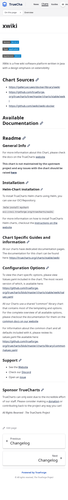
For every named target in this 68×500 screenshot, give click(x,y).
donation (53, 401)
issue (23, 377)
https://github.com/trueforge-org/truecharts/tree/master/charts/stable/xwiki (37, 96)
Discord (26, 372)
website (40, 157)
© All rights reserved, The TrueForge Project (34, 477)
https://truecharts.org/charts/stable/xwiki (34, 257)
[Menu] (62, 4)
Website (23, 367)
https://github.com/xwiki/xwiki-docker (32, 106)
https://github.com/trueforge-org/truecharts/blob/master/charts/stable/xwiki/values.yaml (33, 292)
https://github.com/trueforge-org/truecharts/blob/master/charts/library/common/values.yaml (34, 346)
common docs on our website (20, 321)
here (14, 172)
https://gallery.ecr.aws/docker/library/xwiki (34, 87)
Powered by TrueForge (34, 472)
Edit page (11, 427)
